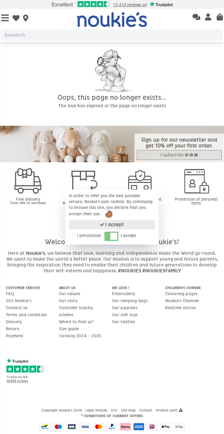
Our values (69, 293)
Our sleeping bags (130, 300)
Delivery (14, 321)
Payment (14, 335)
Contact (146, 410)
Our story (68, 300)
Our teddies (123, 321)
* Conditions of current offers (112, 416)
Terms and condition (26, 314)
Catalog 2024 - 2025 (80, 335)
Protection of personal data (196, 201)
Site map (129, 410)
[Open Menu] (5, 18)
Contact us (17, 307)
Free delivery (28, 201)
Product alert (167, 410)
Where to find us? (76, 321)
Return (12, 328)
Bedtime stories (180, 307)
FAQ (10, 293)
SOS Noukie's (19, 300)
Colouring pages (181, 293)
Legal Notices (96, 410)
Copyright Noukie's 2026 (62, 410)
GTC (115, 410)
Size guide (69, 328)
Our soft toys (125, 314)
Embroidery (123, 293)
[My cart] (220, 17)
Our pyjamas (125, 307)
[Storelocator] (25, 19)
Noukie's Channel (182, 300)
